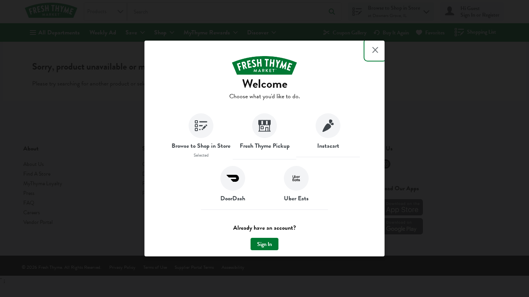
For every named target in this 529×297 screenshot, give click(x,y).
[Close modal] (375, 50)
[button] (201, 136)
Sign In (264, 244)
